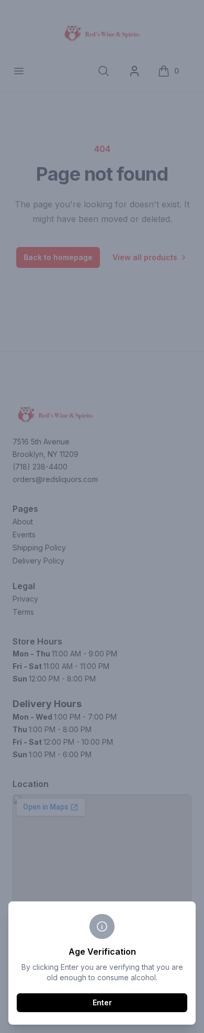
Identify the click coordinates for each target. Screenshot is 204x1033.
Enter (102, 1002)
